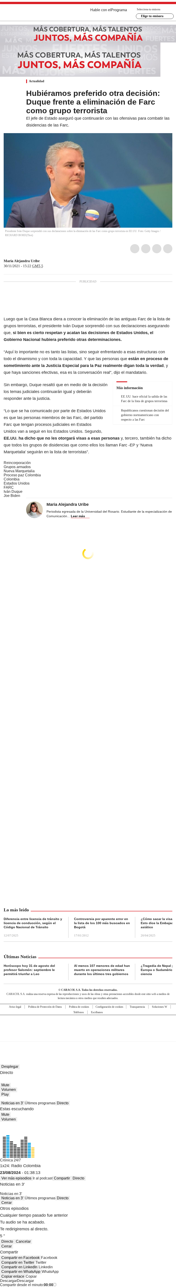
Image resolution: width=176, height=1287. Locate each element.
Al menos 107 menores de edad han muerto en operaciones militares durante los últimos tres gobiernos (102, 970)
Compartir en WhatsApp (20, 1272)
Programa (119, 10)
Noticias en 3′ (12, 1103)
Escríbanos (97, 1012)
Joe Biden (12, 496)
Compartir (62, 1178)
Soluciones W (159, 1006)
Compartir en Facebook (20, 1258)
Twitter (145, 248)
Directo (63, 1103)
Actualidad (36, 81)
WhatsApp (167, 248)
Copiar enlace (12, 1276)
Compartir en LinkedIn (19, 1267)
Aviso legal (15, 1006)
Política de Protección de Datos (45, 1006)
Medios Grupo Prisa (88, 1036)
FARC (9, 487)
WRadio (29, 13)
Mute (5, 1085)
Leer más (78, 516)
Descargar (8, 1281)
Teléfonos (78, 1012)
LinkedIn (156, 248)
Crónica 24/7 (10, 1160)
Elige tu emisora (152, 16)
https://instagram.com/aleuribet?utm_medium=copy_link (48, 261)
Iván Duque (13, 491)
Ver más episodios (16, 1178)
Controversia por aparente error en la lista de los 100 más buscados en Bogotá (102, 923)
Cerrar (6, 1203)
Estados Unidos (17, 483)
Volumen (8, 1090)
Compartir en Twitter (17, 1262)
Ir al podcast (42, 1178)
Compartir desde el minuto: (26, 1285)
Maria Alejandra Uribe (22, 261)
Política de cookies (79, 1006)
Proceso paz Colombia (22, 475)
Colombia (11, 479)
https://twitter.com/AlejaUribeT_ (43, 261)
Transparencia (137, 1006)
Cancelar (23, 1241)
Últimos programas (40, 1103)
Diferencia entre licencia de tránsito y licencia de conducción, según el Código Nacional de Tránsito (33, 923)
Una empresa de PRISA (88, 1025)
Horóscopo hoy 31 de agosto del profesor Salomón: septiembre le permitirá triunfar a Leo (29, 970)
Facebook (134, 248)
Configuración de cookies (109, 1006)
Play (5, 1094)
